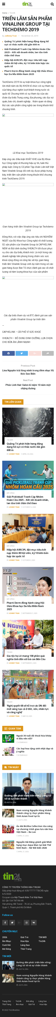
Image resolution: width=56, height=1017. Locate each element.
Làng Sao (25, 945)
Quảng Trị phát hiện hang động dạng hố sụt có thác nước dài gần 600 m (26, 43)
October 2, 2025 (28, 560)
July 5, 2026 (22, 820)
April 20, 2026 (27, 454)
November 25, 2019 (30, 36)
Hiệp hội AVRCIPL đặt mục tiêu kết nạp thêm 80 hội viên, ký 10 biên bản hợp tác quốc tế (26, 63)
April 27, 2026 (23, 836)
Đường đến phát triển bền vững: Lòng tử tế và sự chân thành (27, 797)
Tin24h (12, 13)
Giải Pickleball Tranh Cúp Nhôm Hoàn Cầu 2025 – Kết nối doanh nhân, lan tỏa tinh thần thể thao (27, 52)
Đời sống (10, 493)
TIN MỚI (10, 440)
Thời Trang (26, 949)
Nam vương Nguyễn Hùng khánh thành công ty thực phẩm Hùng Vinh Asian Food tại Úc (34, 813)
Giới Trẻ (24, 937)
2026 (4, 937)
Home (4, 13)
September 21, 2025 (29, 613)
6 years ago (22, 742)
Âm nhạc (6, 941)
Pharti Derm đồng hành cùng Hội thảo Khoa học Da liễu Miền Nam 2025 (28, 72)
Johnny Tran (11, 36)
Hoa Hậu (24, 941)
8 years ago (22, 755)
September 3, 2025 (29, 663)
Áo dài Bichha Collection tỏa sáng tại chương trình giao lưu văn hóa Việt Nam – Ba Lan (34, 829)
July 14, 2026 (11, 802)
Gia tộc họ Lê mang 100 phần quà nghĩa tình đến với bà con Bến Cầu (26, 657)
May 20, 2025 (27, 716)
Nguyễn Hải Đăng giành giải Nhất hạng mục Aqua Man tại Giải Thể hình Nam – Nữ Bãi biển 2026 (34, 845)
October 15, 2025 (29, 507)
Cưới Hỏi (6, 945)
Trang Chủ (6, 1001)
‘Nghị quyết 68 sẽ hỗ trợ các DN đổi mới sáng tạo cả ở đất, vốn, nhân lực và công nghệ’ (28, 709)
